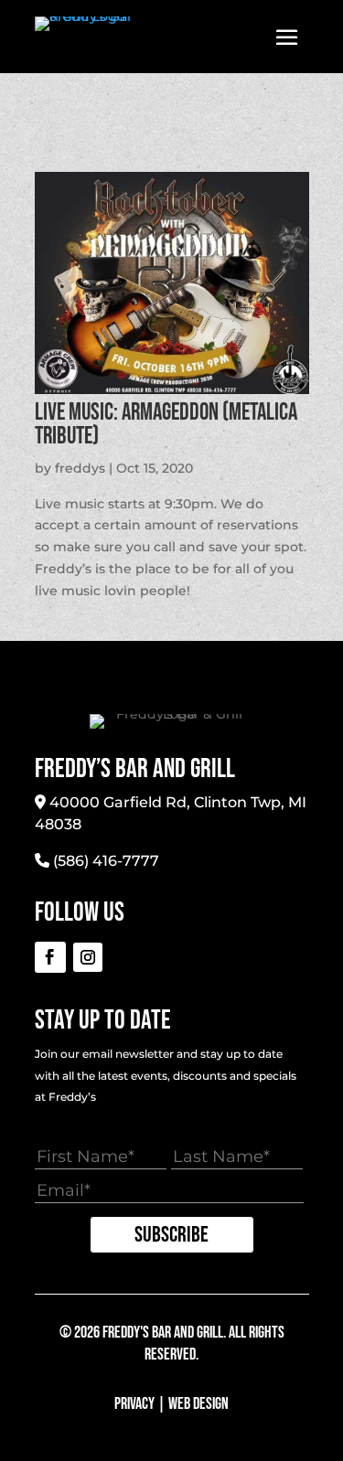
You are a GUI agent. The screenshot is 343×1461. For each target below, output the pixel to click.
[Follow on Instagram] (87, 957)
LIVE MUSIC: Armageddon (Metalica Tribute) (166, 425)
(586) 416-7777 (106, 860)
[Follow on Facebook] (50, 957)
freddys (80, 468)
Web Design (198, 1403)
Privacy (134, 1403)
